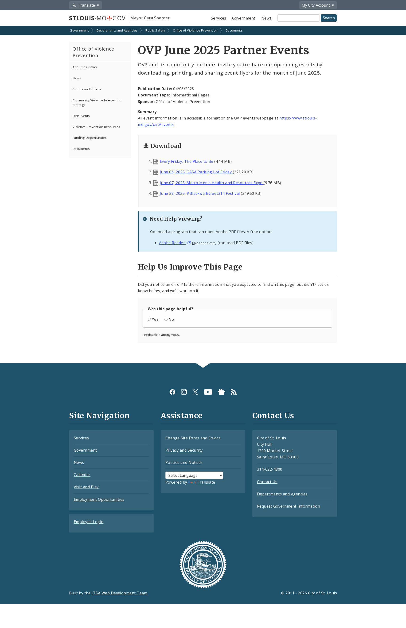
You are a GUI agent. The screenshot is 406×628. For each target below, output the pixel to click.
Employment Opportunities (99, 499)
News (266, 18)
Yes (155, 319)
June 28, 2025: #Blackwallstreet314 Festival (200, 193)
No (171, 319)
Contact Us (267, 481)
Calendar (82, 474)
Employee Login (89, 521)
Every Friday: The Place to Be (187, 161)
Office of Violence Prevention (195, 30)
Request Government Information (288, 506)
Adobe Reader (172, 242)
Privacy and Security (184, 450)
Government (243, 18)
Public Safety (155, 30)
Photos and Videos (87, 89)
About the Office (85, 67)
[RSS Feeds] (234, 392)
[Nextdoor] (221, 392)
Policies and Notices (184, 462)
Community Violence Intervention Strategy (98, 102)
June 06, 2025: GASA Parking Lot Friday (196, 172)
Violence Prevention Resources (96, 127)
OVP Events (81, 116)
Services (218, 18)
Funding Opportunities (90, 137)
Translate (206, 482)
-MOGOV (97, 18)
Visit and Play (86, 486)
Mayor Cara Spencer (150, 17)
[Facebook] (172, 392)
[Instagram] (184, 392)
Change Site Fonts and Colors (192, 438)
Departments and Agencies (117, 30)
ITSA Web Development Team (119, 593)
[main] (203, 195)
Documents (234, 30)
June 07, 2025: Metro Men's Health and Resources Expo (212, 182)
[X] (195, 392)
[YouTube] (208, 392)
